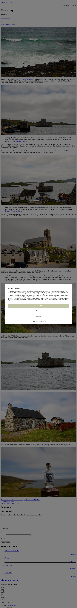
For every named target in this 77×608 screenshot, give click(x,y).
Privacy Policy (34, 321)
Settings (38, 316)
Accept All (38, 306)
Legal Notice (42, 321)
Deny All (38, 311)
